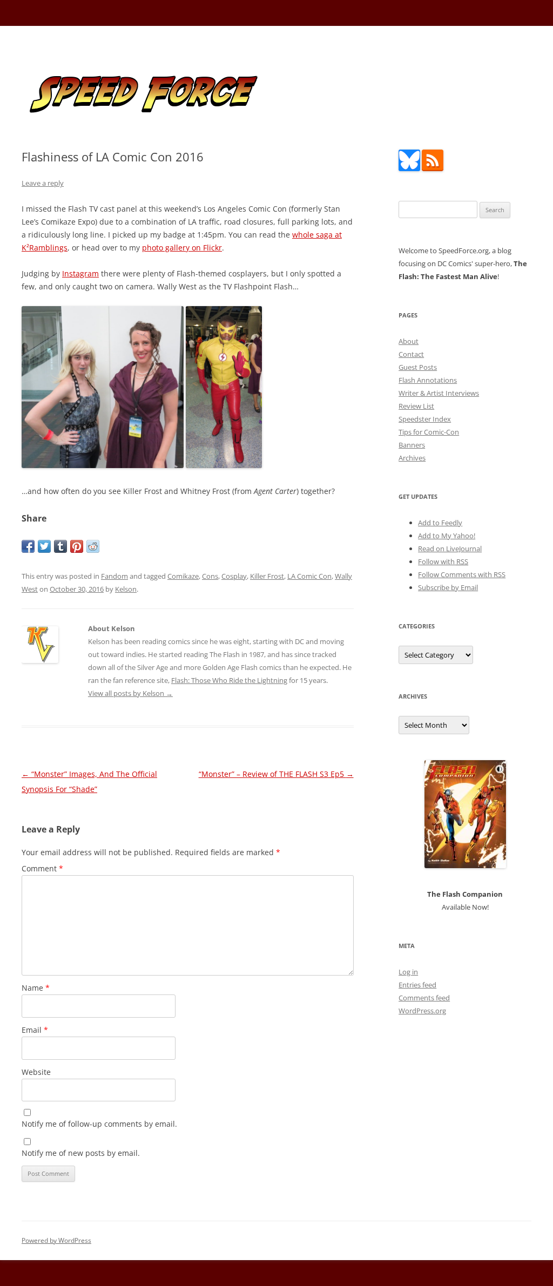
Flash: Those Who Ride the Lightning (229, 680)
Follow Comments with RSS (461, 574)
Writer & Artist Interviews (439, 393)
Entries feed (417, 985)
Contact (411, 354)
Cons (210, 576)
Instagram (80, 273)
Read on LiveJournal (450, 548)
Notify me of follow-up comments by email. (99, 1124)
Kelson (126, 589)
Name (36, 988)
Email (35, 1030)
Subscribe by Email (448, 587)
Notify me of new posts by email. (81, 1153)
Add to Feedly (440, 522)
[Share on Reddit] (92, 546)
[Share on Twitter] (44, 546)
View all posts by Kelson (130, 693)
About (409, 341)
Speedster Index (425, 419)
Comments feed (424, 998)
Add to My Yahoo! (446, 535)
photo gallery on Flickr (182, 247)
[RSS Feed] (432, 168)
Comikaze (183, 576)
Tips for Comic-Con (429, 432)
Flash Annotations (428, 380)
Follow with (443, 561)
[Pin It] (76, 546)
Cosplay (234, 576)
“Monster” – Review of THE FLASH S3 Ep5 (276, 774)
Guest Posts (418, 367)
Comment (42, 868)
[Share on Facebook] (28, 546)
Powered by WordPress (56, 1240)
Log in (408, 972)
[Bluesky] (409, 168)
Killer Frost (267, 576)
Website (36, 1072)
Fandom (114, 576)
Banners (412, 445)
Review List (416, 406)
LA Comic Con (309, 576)
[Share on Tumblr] (60, 546)
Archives (412, 458)
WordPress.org (422, 1011)
